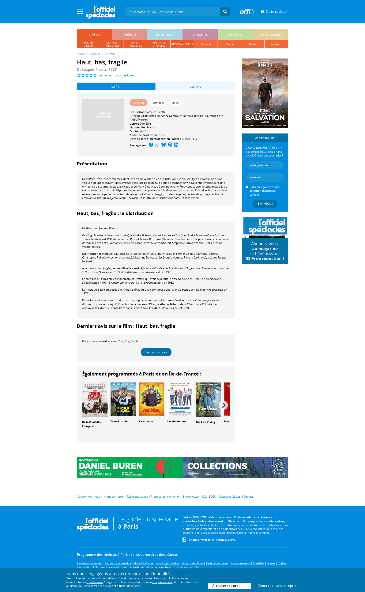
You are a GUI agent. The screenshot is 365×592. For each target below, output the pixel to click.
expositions (164, 35)
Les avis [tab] (195, 86)
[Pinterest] (170, 145)
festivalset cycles (159, 44)
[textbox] (172, 11)
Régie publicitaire (137, 496)
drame (229, 44)
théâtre (129, 35)
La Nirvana (146, 421)
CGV (204, 496)
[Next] (223, 405)
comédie (206, 44)
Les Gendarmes (177, 421)
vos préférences (162, 582)
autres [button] (275, 44)
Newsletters (192, 496)
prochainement (182, 44)
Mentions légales (229, 496)
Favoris (131, 75)
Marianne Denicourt (169, 116)
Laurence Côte (214, 116)
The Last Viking (205, 422)
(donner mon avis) (109, 75)
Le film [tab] (116, 86)
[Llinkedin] (176, 145)
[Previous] (89, 405)
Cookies (248, 496)
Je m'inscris (265, 203)
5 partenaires (95, 582)
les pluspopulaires (112, 44)
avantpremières (135, 44)
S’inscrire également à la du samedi (264, 190)
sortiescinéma (89, 44)
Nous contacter (114, 496)
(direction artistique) (107, 257)
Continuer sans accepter (277, 585)
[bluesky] (164, 145)
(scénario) (129, 254)
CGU (213, 496)
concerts (200, 35)
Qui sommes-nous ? (89, 496)
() (111, 235)
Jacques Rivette (156, 112)
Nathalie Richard (193, 116)
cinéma (94, 35)
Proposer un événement (166, 496)
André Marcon (139, 119)
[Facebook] (151, 145)
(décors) (197, 254)
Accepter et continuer (229, 585)
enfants (235, 35)
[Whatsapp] (157, 145)
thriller (253, 44)
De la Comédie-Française (91, 424)
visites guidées (270, 35)
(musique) (160, 254)
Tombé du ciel (119, 421)
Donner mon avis (156, 352)
